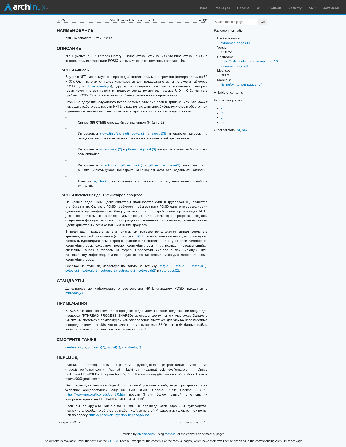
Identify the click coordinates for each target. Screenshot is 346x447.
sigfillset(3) (101, 181)
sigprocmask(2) (110, 149)
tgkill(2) (139, 236)
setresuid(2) (147, 270)
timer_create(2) (99, 86)
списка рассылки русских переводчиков (119, 415)
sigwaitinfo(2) (110, 133)
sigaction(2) (109, 165)
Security (295, 8)
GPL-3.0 (113, 441)
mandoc (170, 434)
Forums (243, 8)
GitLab (275, 8)
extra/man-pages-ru (235, 43)
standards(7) (131, 347)
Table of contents (230, 92)
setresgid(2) (128, 270)
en (222, 108)
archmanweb (146, 434)
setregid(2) (90, 270)
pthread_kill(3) (131, 165)
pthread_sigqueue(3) (164, 165)
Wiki (260, 8)
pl (222, 117)
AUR (312, 8)
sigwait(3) (159, 133)
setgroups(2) (169, 270)
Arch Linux (26, 7)
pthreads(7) (74, 293)
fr (222, 113)
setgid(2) (166, 266)
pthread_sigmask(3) (141, 149)
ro (222, 122)
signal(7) (113, 347)
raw (244, 130)
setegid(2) (198, 266)
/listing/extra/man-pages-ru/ (241, 84)
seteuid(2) (72, 270)
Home (203, 8)
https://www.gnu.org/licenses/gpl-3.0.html (95, 394)
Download (331, 8)
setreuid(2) (109, 270)
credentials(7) (75, 347)
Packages (222, 8)
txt (238, 130)
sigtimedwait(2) (134, 133)
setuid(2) (182, 266)
